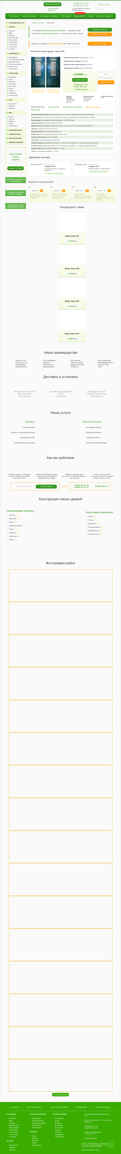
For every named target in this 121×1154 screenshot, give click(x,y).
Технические (13, 95)
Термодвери (36, 1118)
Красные (12, 121)
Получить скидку (99, 44)
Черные (11, 119)
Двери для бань (38, 23)
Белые (11, 116)
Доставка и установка (49, 16)
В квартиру (12, 77)
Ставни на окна (14, 134)
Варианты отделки (100, 30)
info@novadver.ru (77, 10)
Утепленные (13, 69)
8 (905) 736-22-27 (81, 6)
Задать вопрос (106, 82)
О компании (14, 16)
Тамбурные (12, 93)
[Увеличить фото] (41, 190)
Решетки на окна (15, 138)
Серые (11, 123)
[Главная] (29, 23)
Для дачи (12, 82)
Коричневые (13, 126)
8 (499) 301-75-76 (81, 3)
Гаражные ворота (15, 130)
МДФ (10, 33)
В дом (11, 79)
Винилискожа (13, 38)
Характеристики (38, 107)
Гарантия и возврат (29, 16)
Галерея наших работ (100, 34)
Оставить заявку (80, 80)
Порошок (12, 31)
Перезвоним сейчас (52, 4)
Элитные (12, 108)
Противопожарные (15, 64)
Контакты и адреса (104, 16)
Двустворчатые (14, 62)
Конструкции (53, 107)
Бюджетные (13, 104)
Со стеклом (13, 47)
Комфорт (12, 106)
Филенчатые (13, 42)
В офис (11, 88)
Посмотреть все (60, 1095)
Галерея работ (81, 1107)
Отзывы (90, 16)
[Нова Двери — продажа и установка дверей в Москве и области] (18, 6)
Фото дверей (66, 16)
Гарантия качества (34, 1107)
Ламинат (12, 35)
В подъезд (12, 84)
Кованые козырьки (16, 142)
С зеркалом (13, 44)
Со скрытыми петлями (16, 60)
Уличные (12, 91)
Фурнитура (35, 109)
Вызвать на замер (15, 168)
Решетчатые (13, 66)
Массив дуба (13, 40)
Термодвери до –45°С (17, 23)
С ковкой (12, 49)
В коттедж (12, 86)
